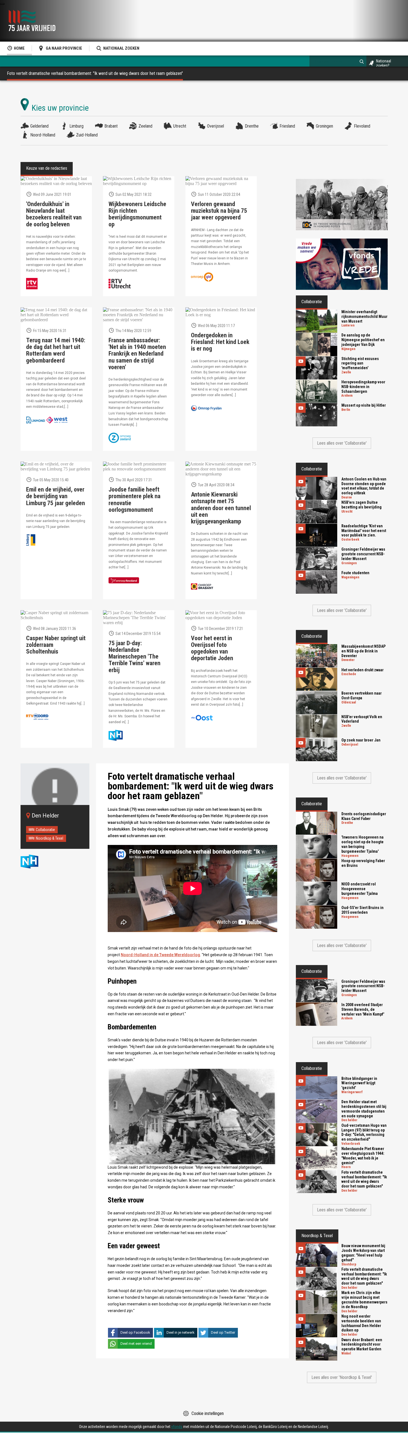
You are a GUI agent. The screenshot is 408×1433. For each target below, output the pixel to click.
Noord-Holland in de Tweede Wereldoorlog (160, 955)
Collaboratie (45, 829)
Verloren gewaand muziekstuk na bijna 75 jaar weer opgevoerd (219, 211)
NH (34, 861)
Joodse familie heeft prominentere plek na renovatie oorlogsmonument (134, 499)
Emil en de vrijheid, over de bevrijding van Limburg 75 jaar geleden (55, 496)
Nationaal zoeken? (383, 63)
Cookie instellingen (208, 1413)
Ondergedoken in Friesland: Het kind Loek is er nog (220, 342)
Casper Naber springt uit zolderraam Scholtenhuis (55, 645)
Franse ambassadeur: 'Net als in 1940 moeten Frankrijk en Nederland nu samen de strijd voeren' (137, 354)
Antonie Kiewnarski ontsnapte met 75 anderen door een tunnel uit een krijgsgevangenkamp (221, 508)
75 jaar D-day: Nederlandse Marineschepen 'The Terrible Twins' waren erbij (134, 657)
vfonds (176, 1426)
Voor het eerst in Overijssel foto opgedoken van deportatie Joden (212, 648)
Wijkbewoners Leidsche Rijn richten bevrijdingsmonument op (137, 214)
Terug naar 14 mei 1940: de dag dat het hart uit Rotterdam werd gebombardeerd (55, 350)
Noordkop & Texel (49, 838)
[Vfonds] (342, 264)
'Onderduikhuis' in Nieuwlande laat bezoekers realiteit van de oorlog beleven (54, 214)
